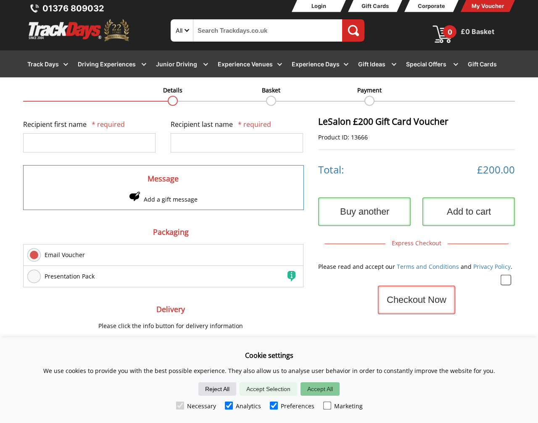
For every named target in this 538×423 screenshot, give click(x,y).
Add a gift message (171, 199)
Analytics (248, 406)
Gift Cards (375, 6)
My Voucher (488, 6)
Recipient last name (221, 124)
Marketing (348, 406)
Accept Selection (268, 389)
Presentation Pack (70, 276)
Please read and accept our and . (415, 267)
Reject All (217, 389)
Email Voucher (65, 255)
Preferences (297, 406)
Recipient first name (74, 124)
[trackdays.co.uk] (79, 41)
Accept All (320, 389)
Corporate (431, 6)
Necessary (201, 406)
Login (318, 6)
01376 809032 (73, 8)
